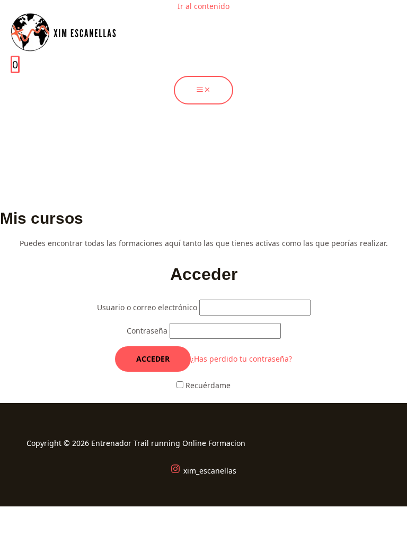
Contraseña (148, 331)
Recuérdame (207, 385)
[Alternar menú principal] (203, 90)
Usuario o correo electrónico (148, 307)
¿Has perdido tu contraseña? (241, 359)
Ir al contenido (203, 6)
